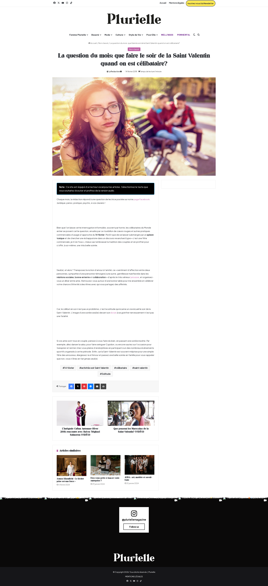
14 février (69, 367)
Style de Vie (135, 34)
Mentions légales (176, 3)
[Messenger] (90, 386)
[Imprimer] (103, 386)
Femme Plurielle (77, 34)
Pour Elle (151, 34)
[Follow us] (134, 514)
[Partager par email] (97, 386)
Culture (119, 34)
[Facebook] (71, 386)
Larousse (134, 277)
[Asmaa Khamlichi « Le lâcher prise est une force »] (71, 465)
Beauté (95, 34)
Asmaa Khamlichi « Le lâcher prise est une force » (70, 480)
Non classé (103, 43)
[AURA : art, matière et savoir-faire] (139, 465)
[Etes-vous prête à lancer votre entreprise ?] (105, 465)
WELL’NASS (167, 34)
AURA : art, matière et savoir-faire (138, 478)
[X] (78, 386)
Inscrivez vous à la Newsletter (201, 3)
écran (113, 312)
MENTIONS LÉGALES (134, 576)
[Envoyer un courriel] (121, 71)
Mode (107, 34)
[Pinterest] (84, 386)
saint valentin (141, 367)
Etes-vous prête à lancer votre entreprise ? (105, 479)
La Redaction (114, 71)
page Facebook (142, 199)
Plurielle (152, 572)
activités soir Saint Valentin (95, 367)
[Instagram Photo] (22, 520)
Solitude (106, 373)
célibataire (121, 367)
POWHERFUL (183, 34)
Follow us (134, 526)
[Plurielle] (134, 18)
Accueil (163, 3)
